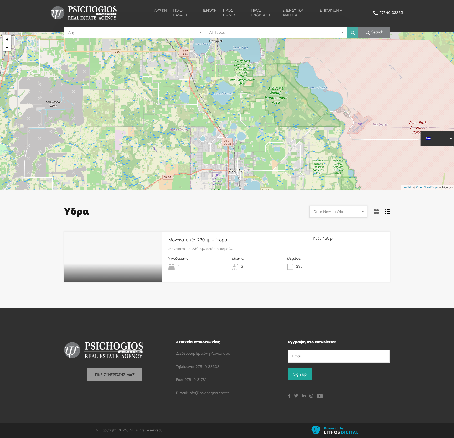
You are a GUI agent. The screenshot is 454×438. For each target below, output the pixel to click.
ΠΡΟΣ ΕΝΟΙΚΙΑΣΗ (260, 12)
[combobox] (134, 32)
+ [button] (7, 39)
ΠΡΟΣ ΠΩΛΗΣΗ (230, 12)
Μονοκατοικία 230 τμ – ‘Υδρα (197, 240)
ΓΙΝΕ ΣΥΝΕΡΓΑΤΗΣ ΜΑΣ (115, 374)
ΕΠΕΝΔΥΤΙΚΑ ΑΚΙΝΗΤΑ (293, 12)
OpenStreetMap (426, 187)
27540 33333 (391, 12)
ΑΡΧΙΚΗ (160, 10)
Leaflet (406, 187)
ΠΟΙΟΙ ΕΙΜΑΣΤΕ (180, 12)
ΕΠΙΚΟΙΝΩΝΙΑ (331, 10)
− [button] (7, 47)
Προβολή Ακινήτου (113, 271)
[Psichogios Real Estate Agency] (84, 19)
